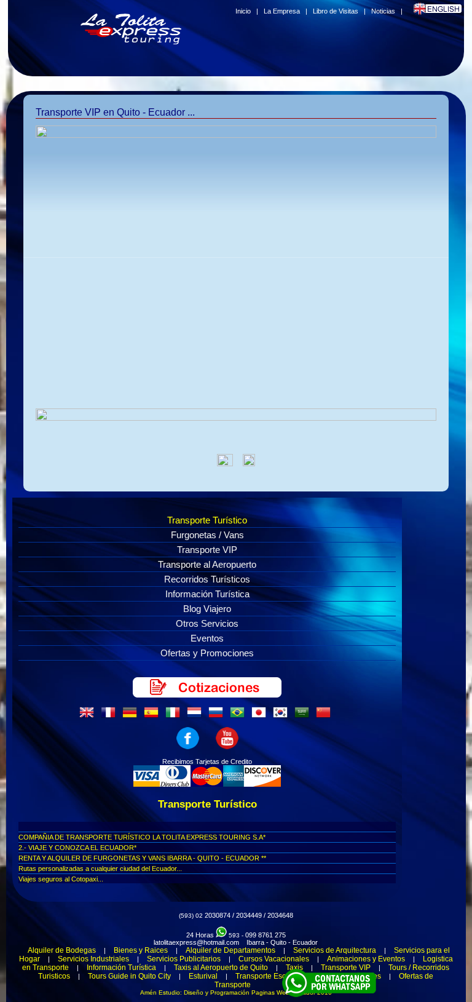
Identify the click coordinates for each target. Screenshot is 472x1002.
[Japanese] (261, 716)
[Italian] (175, 716)
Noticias (383, 11)
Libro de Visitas (335, 11)
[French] (110, 716)
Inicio (243, 11)
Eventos (207, 638)
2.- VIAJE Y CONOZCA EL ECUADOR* (77, 847)
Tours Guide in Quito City (129, 976)
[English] (89, 716)
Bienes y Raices (141, 950)
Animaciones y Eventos (366, 959)
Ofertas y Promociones (207, 653)
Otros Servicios (207, 623)
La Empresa (282, 11)
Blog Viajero (207, 608)
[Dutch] (196, 716)
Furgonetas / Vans (207, 535)
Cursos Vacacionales (273, 959)
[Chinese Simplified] (326, 716)
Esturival (203, 976)
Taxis (294, 967)
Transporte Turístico (207, 520)
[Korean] (283, 716)
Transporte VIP (207, 549)
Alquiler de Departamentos (230, 950)
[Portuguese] (240, 716)
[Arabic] (304, 716)
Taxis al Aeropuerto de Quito (221, 967)
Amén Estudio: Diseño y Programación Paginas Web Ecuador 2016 (236, 992)
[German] (132, 716)
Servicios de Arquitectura (334, 950)
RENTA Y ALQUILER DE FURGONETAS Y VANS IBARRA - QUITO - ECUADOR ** (142, 858)
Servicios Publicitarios (184, 959)
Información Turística (207, 594)
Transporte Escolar (267, 976)
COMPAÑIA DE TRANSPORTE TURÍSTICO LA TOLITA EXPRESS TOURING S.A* (142, 837)
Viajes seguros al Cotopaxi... (60, 879)
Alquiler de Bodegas (62, 950)
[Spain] (153, 716)
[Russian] (218, 716)
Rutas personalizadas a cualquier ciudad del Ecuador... (100, 868)
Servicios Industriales (93, 959)
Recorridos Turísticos (207, 579)
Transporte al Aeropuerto (207, 564)
